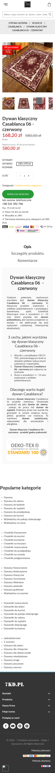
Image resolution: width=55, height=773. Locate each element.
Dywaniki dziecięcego (15, 625)
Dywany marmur (13, 667)
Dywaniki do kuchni (14, 610)
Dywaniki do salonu (14, 617)
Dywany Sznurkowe (14, 579)
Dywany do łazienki (14, 505)
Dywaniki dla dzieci (14, 607)
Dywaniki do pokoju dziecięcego (21, 614)
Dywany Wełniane (14, 582)
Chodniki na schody (14, 554)
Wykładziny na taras (15, 523)
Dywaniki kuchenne (14, 628)
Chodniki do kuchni (14, 536)
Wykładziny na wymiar (16, 593)
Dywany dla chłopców (16, 649)
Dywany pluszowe (13, 664)
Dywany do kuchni (14, 515)
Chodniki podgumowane (17, 558)
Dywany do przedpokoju (17, 512)
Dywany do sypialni (14, 508)
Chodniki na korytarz (15, 543)
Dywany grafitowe (14, 590)
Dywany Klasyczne (14, 575)
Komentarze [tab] (27, 261)
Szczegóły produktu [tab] (27, 253)
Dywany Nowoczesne (15, 568)
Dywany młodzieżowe (15, 656)
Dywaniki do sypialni (15, 621)
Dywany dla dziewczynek (17, 653)
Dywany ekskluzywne (15, 571)
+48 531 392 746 (12, 204)
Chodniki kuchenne (14, 540)
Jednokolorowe (12, 638)
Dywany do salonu (14, 501)
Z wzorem (9, 642)
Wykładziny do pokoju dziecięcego (22, 519)
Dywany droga (11, 660)
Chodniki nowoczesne (15, 547)
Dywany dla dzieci (13, 645)
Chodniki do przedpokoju (17, 551)
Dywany (8, 497)
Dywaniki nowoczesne (16, 603)
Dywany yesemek (13, 586)
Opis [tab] (27, 247)
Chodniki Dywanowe (15, 532)
